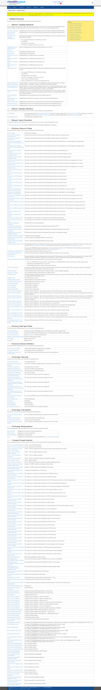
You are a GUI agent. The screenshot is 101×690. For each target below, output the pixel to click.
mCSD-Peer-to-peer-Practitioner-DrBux (14, 670)
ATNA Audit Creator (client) (12, 30)
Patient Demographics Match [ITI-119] (43, 113)
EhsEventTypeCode (11, 431)
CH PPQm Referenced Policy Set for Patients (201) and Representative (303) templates (14, 392)
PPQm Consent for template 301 (13, 602)
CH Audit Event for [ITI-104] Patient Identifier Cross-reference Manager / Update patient (15, 147)
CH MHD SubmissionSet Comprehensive (15, 235)
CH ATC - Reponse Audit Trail (13, 460)
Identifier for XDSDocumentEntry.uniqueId (15, 336)
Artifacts (42, 7)
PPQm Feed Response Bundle (13, 615)
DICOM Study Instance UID (12, 334)
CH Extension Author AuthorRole (13, 348)
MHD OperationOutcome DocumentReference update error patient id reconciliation (15, 563)
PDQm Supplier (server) (12, 68)
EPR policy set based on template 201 (14, 291)
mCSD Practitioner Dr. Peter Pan (13, 633)
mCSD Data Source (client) (12, 101)
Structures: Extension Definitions (76, 32)
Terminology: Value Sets (74, 34)
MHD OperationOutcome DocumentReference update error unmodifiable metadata (13, 568)
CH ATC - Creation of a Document (13, 458)
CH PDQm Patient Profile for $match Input (15, 259)
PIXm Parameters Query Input (13, 591)
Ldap (8, 436)
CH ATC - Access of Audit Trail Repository (15, 445)
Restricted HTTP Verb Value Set (13, 406)
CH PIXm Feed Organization (12, 267)
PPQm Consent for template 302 (13, 604)
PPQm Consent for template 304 (13, 607)
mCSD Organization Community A (14, 622)
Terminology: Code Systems (75, 35)
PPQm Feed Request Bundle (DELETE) (14, 609)
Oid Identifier (9, 340)
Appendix (35, 7)
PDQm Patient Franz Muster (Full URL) (15, 585)
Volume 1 (15, 7)
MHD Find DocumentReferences (13, 557)
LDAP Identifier (10, 338)
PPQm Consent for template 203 (13, 600)
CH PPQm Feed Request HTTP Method (15, 370)
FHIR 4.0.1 (40, 687)
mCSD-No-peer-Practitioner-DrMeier (14, 647)
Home (9, 7)
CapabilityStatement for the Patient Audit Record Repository (12, 48)
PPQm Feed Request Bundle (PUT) (14, 613)
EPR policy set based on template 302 (14, 301)
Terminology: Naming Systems (76, 37)
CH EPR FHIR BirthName (12, 330)
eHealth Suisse (16, 687)
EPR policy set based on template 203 (14, 296)
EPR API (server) (10, 51)
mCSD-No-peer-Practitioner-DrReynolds (15, 649)
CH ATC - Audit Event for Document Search (15, 446)
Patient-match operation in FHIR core (38, 245)
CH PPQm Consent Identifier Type (14, 368)
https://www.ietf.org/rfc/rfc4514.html (50, 436)
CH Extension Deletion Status (13, 350)
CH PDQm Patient (10, 256)
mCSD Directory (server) (12, 103)
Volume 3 (28, 7)
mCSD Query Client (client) (12, 105)
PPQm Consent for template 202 (13, 598)
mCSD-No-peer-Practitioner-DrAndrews (15, 645)
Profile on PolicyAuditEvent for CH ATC (15, 315)
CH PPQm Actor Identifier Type (13, 366)
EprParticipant (10, 400)
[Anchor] (25, 19)
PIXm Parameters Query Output (13, 592)
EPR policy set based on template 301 (14, 297)
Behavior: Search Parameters (75, 27)
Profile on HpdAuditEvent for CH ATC (14, 313)
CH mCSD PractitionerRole (12, 289)
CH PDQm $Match (11, 113)
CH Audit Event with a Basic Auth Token (15, 217)
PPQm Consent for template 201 (13, 596)
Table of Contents (14, 689)
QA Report (20, 689)
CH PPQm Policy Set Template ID (13, 372)
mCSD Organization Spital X (12, 627)
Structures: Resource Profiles (75, 29)
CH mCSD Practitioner (11, 287)
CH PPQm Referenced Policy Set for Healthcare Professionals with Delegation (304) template (15, 383)
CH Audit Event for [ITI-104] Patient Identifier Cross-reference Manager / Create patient (15, 143)
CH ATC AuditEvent (11, 133)
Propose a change (26, 689)
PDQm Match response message (13, 577)
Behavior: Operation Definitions (76, 25)
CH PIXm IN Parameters (12, 270)
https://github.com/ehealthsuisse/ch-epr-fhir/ (20, 14)
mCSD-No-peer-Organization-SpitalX (14, 643)
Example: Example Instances (75, 39)
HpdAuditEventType (11, 402)
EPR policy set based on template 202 (14, 292)
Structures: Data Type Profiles (75, 30)
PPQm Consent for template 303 (13, 606)
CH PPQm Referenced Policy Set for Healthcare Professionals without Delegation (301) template (15, 388)
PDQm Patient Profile (75, 114)
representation (30, 334)
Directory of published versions (46, 14)
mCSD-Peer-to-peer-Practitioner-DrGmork (15, 672)
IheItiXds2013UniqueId (11, 434)
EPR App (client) (10, 53)
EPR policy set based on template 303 (14, 303)
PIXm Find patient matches (12, 116)
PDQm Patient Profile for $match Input (42, 114)
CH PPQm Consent (11, 277)
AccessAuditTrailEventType (12, 361)
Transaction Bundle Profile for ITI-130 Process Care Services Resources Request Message (15, 321)
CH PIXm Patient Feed (11, 274)
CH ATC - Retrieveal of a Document (14, 462)
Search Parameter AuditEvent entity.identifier (15, 125)
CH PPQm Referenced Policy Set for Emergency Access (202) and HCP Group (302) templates (15, 379)
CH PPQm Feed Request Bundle (13, 279)
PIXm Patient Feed (11, 594)
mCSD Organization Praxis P (12, 624)
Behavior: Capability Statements (76, 23)
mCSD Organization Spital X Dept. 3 (14, 630)
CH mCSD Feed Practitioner (12, 283)
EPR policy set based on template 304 (14, 304)
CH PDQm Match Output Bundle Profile (15, 251)
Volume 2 (21, 7)
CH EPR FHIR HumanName (12, 332)
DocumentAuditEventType (12, 398)
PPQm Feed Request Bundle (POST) (14, 611)
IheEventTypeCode (11, 433)
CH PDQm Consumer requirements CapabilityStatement (11, 37)
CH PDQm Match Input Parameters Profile (15, 244)
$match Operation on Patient (72, 113)
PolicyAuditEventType (11, 404)
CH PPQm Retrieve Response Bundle (14, 281)
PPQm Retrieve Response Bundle (13, 617)
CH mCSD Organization (12, 285)
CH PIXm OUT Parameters (12, 272)
